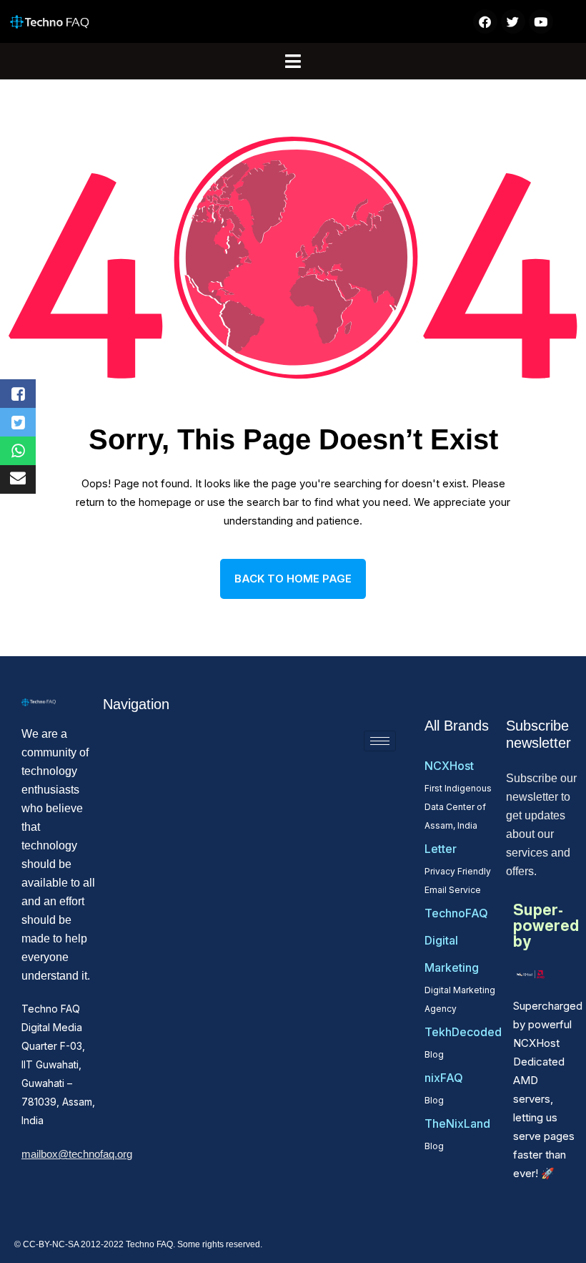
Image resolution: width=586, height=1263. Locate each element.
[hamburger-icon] (380, 741)
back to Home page (293, 578)
